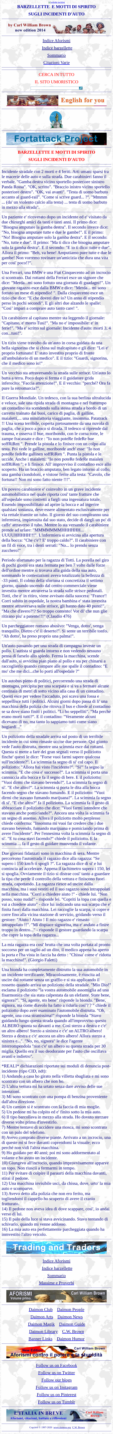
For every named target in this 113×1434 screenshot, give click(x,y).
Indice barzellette (57, 47)
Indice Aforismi (56, 40)
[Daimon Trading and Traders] (56, 1253)
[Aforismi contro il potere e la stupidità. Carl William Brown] (56, 1357)
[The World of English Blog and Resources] (56, 105)
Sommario (56, 55)
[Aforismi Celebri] (56, 144)
